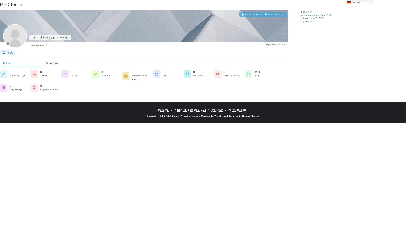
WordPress (220, 116)
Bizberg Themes (250, 116)
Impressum (306, 21)
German (355, 2)
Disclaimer (306, 11)
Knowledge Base (237, 109)
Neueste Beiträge (275, 14)
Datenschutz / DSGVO (311, 18)
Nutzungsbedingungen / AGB (315, 14)
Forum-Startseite (252, 14)
